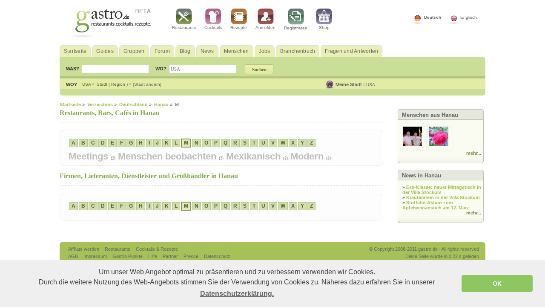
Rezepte (238, 27)
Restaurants (184, 27)
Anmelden (265, 27)
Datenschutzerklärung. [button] (237, 293)
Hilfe (153, 256)
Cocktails (213, 27)
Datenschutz (217, 256)
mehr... (473, 153)
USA (370, 84)
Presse (191, 256)
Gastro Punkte (128, 256)
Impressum (95, 256)
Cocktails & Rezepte (157, 249)
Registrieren (295, 28)
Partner (171, 256)
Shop (324, 27)
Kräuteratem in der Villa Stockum (443, 197)
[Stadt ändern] (147, 84)
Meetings (90, 156)
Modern (308, 156)
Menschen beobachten (168, 156)
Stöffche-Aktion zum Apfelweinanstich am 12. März (435, 205)
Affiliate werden (84, 249)
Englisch (468, 17)
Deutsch (432, 17)
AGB (73, 256)
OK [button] (497, 283)
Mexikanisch (254, 156)
